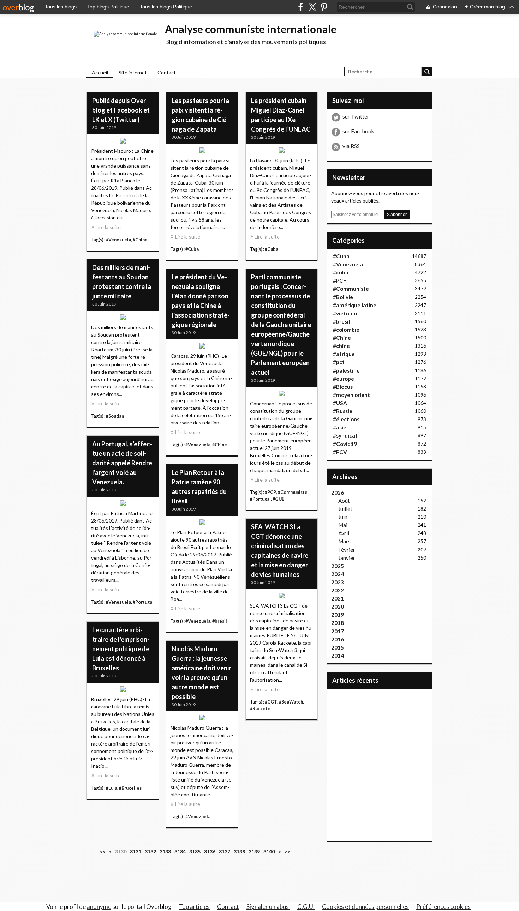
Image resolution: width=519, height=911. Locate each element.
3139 (254, 852)
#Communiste (293, 492)
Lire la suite (108, 227)
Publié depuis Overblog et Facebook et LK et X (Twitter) (121, 110)
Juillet (345, 509)
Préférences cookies (443, 906)
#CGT (271, 702)
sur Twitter (355, 116)
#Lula (111, 788)
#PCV (340, 452)
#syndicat (345, 435)
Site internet (133, 73)
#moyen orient (351, 395)
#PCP (270, 492)
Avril (343, 533)
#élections (346, 419)
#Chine (140, 239)
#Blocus (343, 387)
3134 (180, 852)
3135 (195, 852)
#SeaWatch (291, 702)
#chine (341, 346)
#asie (339, 427)
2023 (337, 582)
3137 (224, 852)
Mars (344, 541)
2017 (337, 631)
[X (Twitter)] (312, 7)
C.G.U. (306, 906)
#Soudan (115, 416)
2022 (337, 590)
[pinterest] (324, 7)
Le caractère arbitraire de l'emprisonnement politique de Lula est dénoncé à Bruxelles (121, 649)
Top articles (194, 906)
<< (102, 852)
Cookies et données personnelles (365, 906)
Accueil (100, 73)
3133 (165, 852)
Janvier (346, 558)
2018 (337, 623)
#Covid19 (345, 444)
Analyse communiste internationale (250, 29)
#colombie (346, 329)
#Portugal (260, 499)
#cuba (340, 272)
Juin (342, 517)
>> (287, 852)
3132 (150, 852)
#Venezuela (118, 239)
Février (346, 550)
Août (344, 500)
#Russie (342, 411)
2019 (337, 614)
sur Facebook (358, 131)
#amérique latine (354, 305)
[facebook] (300, 7)
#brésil (219, 621)
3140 (269, 852)
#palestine (346, 370)
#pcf (339, 362)
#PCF (339, 280)
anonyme (99, 906)
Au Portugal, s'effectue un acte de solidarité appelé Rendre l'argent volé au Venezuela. (122, 463)
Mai (342, 525)
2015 (337, 647)
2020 (337, 606)
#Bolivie (343, 297)
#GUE (278, 499)
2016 (337, 639)
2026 (337, 492)
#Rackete (260, 708)
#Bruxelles (130, 788)
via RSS (351, 146)
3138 (239, 852)
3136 (209, 852)
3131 (135, 852)
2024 (337, 574)
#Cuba (192, 249)
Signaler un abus (268, 906)
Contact (166, 73)
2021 (337, 598)
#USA (340, 403)
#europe (343, 378)
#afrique (344, 354)
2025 (337, 566)
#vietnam (345, 313)
